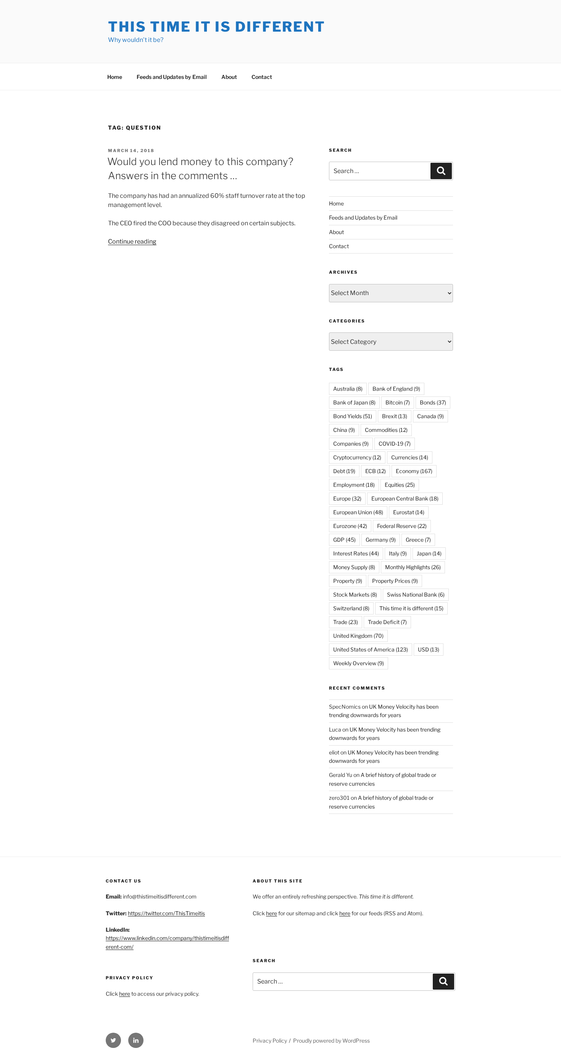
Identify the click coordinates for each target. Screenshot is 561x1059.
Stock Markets (355, 594)
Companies (351, 443)
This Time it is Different (217, 26)
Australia (348, 388)
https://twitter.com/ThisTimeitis (166, 913)
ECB (375, 471)
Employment (354, 484)
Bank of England (396, 388)
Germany (381, 539)
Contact (261, 77)
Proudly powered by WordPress (331, 1040)
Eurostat (408, 512)
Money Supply (354, 567)
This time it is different (411, 608)
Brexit (394, 416)
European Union (358, 512)
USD (428, 649)
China (344, 430)
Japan (429, 553)
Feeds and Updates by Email (172, 77)
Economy (414, 471)
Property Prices (395, 581)
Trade (345, 622)
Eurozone (350, 526)
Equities (400, 484)
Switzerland (351, 608)
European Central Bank (404, 498)
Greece (418, 539)
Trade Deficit (387, 622)
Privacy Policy (270, 1040)
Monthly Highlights (413, 567)
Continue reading (132, 241)
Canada (430, 416)
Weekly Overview (358, 663)
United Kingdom (358, 635)
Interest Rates (356, 553)
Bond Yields (352, 416)
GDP (344, 539)
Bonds (433, 402)
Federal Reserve (402, 526)
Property (347, 581)
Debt (344, 471)
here (124, 993)
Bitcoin (397, 402)
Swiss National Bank (416, 594)
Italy (398, 553)
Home (114, 77)
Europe (347, 498)
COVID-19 (395, 443)
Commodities (386, 430)
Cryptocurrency (357, 457)
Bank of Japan (354, 402)
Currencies (409, 457)
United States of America (370, 649)
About (229, 77)
